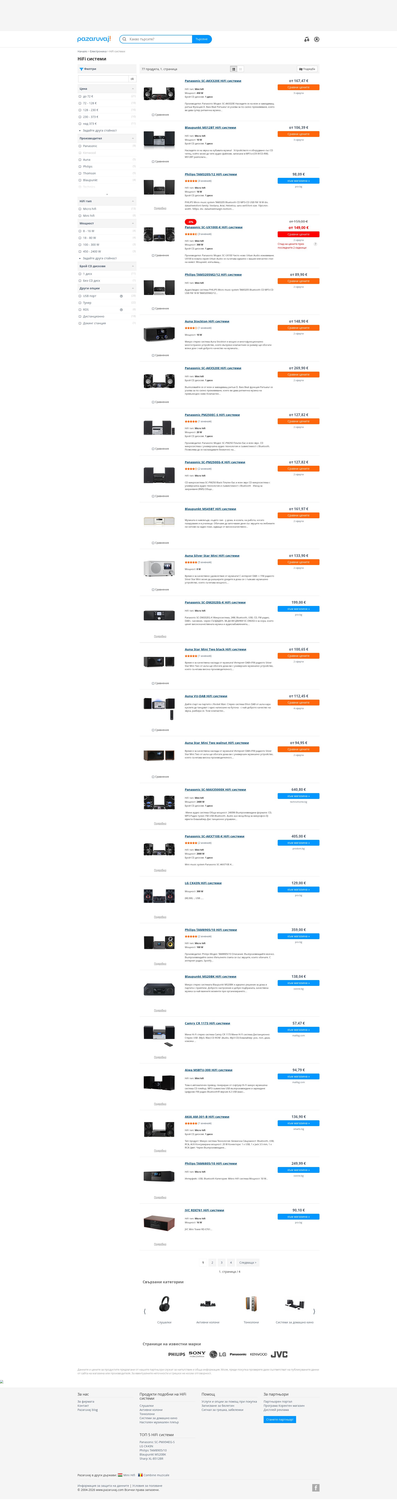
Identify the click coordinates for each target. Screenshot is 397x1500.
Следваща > (247, 1262)
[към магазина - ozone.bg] (162, 989)
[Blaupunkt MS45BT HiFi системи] (162, 522)
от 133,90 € (298, 555)
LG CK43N (146, 1446)
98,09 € (299, 174)
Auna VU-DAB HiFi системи (206, 696)
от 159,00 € (298, 221)
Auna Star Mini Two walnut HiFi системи (217, 743)
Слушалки (164, 1322)
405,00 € (299, 836)
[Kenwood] (258, 1354)
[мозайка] (240, 69)
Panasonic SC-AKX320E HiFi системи (213, 81)
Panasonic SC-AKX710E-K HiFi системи (214, 836)
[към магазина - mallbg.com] (162, 1036)
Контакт (83, 1406)
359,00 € (299, 929)
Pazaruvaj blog (88, 1410)
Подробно (160, 208)
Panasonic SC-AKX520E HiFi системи (213, 368)
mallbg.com (298, 1035)
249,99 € (299, 1163)
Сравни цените (299, 87)
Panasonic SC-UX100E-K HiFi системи (214, 227)
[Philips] (177, 1354)
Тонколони (251, 1322)
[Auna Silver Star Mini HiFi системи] (162, 568)
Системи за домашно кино (294, 1322)
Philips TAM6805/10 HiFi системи (211, 1163)
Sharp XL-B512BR (151, 1458)
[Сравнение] (307, 39)
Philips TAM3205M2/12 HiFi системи (213, 274)
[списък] (233, 69)
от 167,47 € (298, 80)
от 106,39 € (298, 127)
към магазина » (299, 181)
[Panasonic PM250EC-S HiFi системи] (162, 427)
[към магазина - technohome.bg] (162, 802)
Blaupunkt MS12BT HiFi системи (210, 127)
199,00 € (299, 602)
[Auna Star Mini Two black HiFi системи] (162, 662)
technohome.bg (298, 801)
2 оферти (299, 240)
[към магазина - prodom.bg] (162, 849)
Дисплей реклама (276, 1410)
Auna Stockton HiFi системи (207, 321)
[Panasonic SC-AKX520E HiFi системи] (162, 381)
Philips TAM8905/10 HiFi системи (211, 930)
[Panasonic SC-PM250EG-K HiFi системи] (162, 475)
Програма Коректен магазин (284, 1406)
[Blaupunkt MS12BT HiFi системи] (162, 140)
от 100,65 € (298, 649)
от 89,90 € (298, 274)
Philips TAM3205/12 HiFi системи (211, 174)
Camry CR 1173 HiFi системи (207, 1023)
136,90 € (299, 1116)
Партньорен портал (278, 1401)
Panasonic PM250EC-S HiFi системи (212, 415)
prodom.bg (299, 848)
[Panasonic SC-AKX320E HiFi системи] (162, 93)
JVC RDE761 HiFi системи (204, 1210)
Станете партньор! (279, 1419)
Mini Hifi (129, 1475)
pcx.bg (298, 186)
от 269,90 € (298, 368)
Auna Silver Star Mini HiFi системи (212, 555)
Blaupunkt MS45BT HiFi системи (210, 509)
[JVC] (279, 1354)
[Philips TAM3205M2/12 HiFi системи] (162, 287)
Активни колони (207, 1322)
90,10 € (299, 1210)
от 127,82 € (298, 414)
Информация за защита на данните (103, 1486)
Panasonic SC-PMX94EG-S (157, 1442)
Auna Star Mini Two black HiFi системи (215, 649)
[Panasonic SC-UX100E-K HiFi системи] (162, 234)
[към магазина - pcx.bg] (162, 187)
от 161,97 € (298, 508)
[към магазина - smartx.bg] (162, 1129)
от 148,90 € (298, 321)
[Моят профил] (316, 39)
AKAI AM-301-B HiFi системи (207, 1117)
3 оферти (299, 93)
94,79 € (299, 1070)
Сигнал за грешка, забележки (222, 1410)
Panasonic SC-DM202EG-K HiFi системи (215, 602)
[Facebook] (315, 1487)
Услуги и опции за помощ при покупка (229, 1401)
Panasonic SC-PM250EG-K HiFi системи (215, 462)
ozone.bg (299, 988)
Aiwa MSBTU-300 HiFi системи (208, 1070)
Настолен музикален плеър (159, 1422)
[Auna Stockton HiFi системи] (162, 334)
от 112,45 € (298, 696)
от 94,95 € (298, 742)
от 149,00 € (299, 227)
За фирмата (86, 1401)
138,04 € (299, 976)
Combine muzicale (156, 1475)
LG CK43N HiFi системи (203, 883)
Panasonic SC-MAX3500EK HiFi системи (215, 789)
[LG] (217, 1354)
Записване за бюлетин (218, 1406)
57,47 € (299, 1023)
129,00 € (299, 883)
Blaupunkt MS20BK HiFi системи (210, 976)
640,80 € (299, 789)
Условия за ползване (147, 1486)
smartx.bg (298, 1128)
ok (132, 79)
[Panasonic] (238, 1354)
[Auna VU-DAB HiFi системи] (162, 709)
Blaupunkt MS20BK (153, 1454)
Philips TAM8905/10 (153, 1450)
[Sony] (197, 1354)
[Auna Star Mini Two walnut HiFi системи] (162, 755)
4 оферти (299, 708)
